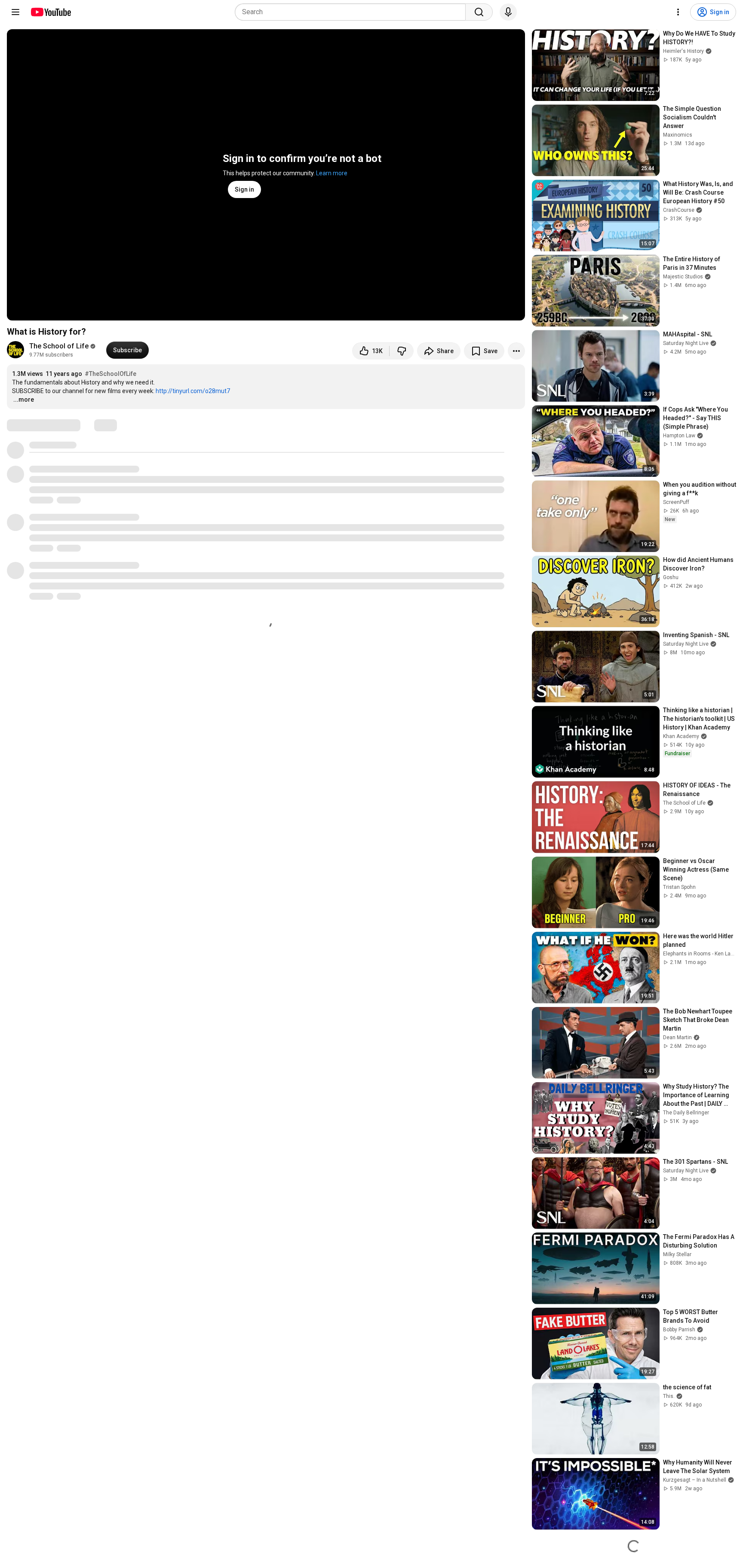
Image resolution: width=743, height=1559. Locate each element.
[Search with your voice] (508, 12)
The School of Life (59, 346)
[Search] (479, 12)
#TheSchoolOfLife (110, 373)
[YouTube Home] (50, 12)
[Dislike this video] (402, 351)
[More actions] (516, 351)
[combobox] (353, 12)
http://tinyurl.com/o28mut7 (193, 390)
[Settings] (678, 12)
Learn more (331, 173)
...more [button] (23, 399)
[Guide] (15, 12)
